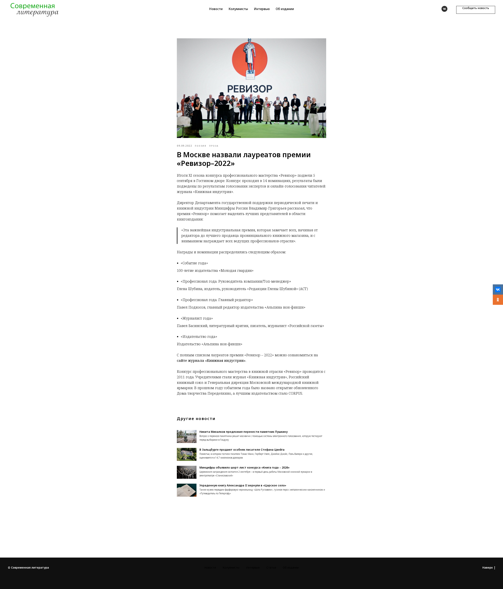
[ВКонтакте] (498, 289)
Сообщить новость (475, 8)
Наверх (487, 567)
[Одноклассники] (498, 300)
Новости (216, 9)
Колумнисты (238, 9)
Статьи (271, 567)
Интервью (262, 9)
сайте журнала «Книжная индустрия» (211, 360)
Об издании (285, 9)
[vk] (444, 9)
